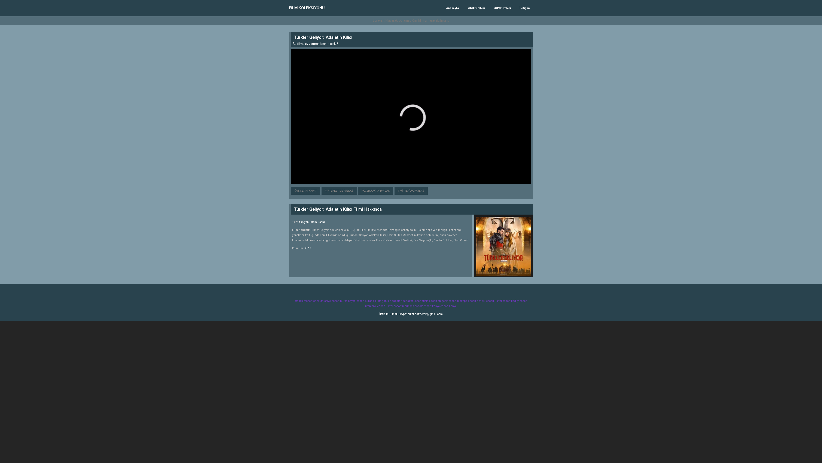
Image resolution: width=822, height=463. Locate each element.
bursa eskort (373, 300)
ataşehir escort (447, 300)
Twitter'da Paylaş (411, 190)
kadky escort (519, 300)
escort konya (431, 306)
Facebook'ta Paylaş (376, 190)
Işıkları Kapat (307, 190)
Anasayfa (452, 8)
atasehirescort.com (307, 300)
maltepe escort (466, 300)
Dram (313, 222)
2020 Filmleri (476, 8)
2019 (308, 248)
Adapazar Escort (411, 300)
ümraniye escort (330, 300)
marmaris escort (412, 306)
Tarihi (321, 222)
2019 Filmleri (502, 8)
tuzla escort (429, 300)
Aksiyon (304, 222)
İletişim (525, 8)
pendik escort (485, 300)
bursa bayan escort (352, 300)
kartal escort (503, 300)
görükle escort (391, 300)
